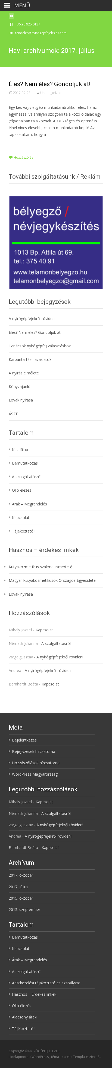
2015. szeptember (24, 909)
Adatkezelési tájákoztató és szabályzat (46, 982)
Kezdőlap (20, 449)
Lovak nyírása (21, 400)
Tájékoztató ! (23, 531)
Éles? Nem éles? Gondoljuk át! (50, 84)
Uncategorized (50, 92)
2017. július (18, 886)
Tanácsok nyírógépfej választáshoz (40, 345)
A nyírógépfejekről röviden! (32, 318)
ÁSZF (13, 413)
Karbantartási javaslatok (30, 359)
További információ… (29, 144)
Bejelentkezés (24, 740)
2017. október (21, 875)
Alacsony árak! (24, 1017)
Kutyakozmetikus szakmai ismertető (40, 566)
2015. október (21, 898)
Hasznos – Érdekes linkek (34, 994)
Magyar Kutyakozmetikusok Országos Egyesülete (52, 580)
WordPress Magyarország (35, 774)
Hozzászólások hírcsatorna (36, 762)
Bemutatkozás (25, 463)
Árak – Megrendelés (29, 504)
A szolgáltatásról (26, 476)
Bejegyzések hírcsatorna (33, 751)
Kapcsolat (20, 517)
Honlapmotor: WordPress (29, 1056)
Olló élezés (21, 490)
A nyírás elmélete (24, 372)
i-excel (65, 1056)
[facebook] (11, 17)
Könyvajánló (19, 386)
